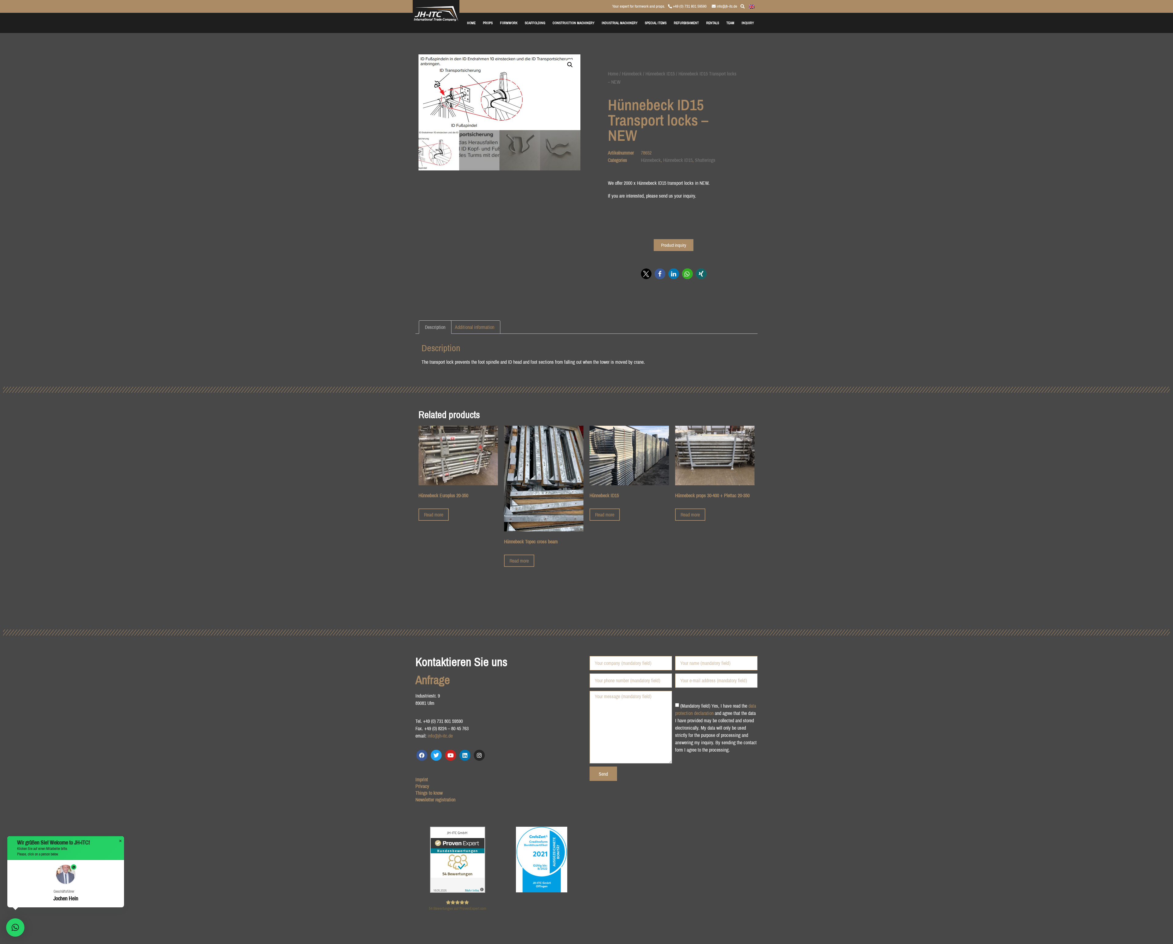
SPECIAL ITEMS (656, 22)
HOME (471, 22)
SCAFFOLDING (535, 22)
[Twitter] (436, 755)
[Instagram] (479, 755)
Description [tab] (435, 327)
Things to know (429, 792)
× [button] (120, 841)
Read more (433, 514)
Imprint (421, 779)
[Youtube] (450, 755)
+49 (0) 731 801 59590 (689, 6)
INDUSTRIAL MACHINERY (620, 22)
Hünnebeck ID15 (660, 73)
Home (613, 73)
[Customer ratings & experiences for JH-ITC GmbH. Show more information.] (457, 891)
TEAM (730, 22)
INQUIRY (748, 22)
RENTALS (712, 22)
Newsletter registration (435, 799)
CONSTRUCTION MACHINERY (573, 22)
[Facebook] (421, 755)
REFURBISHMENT (686, 22)
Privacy (422, 786)
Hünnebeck (632, 73)
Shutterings (705, 160)
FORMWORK (508, 22)
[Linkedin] (464, 755)
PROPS (488, 22)
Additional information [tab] (474, 327)
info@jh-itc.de (726, 6)
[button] (570, 64)
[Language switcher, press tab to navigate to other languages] (752, 6)
